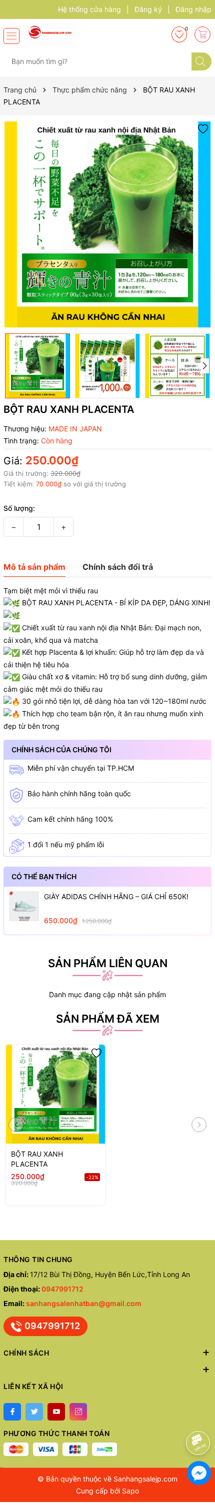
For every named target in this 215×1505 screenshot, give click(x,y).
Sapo (130, 1491)
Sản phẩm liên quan (108, 963)
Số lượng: (19, 508)
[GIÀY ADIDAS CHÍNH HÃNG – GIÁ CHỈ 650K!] (24, 906)
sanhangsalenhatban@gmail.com (84, 1303)
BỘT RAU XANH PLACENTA (37, 1159)
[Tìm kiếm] (202, 61)
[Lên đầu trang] (199, 1416)
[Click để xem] (108, 224)
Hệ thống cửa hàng (89, 9)
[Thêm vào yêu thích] (203, 128)
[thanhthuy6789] (59, 33)
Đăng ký (148, 9)
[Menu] (12, 36)
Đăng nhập (194, 9)
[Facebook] (12, 1412)
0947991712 (63, 1289)
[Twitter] (34, 1412)
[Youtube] (56, 1412)
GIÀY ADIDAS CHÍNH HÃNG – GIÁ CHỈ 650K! (116, 896)
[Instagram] (78, 1412)
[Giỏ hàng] (202, 34)
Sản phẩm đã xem (108, 1018)
